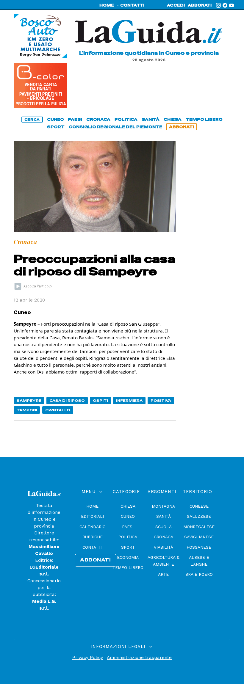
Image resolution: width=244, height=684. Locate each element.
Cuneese (199, 506)
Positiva (161, 400)
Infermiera (129, 400)
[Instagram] (218, 5)
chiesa (173, 119)
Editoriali (92, 516)
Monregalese (199, 526)
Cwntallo (57, 410)
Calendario (92, 526)
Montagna (163, 506)
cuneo (55, 119)
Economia (128, 557)
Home (92, 506)
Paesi (128, 526)
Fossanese (199, 547)
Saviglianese (199, 536)
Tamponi (27, 410)
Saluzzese (199, 516)
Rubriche (92, 536)
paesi (75, 119)
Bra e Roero (199, 574)
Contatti (92, 547)
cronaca (98, 119)
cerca (32, 119)
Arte (163, 574)
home (106, 5)
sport (56, 126)
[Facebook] (225, 5)
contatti (132, 5)
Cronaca (163, 536)
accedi (176, 5)
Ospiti (100, 400)
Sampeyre (29, 400)
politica (126, 119)
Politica (127, 536)
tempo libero (204, 119)
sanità (150, 119)
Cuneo (128, 516)
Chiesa (128, 506)
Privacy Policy (87, 657)
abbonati (200, 5)
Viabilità (163, 547)
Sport (128, 547)
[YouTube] (231, 5)
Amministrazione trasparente (139, 657)
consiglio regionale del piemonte (115, 126)
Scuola (163, 526)
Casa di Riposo (67, 400)
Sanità (163, 516)
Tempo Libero (127, 567)
